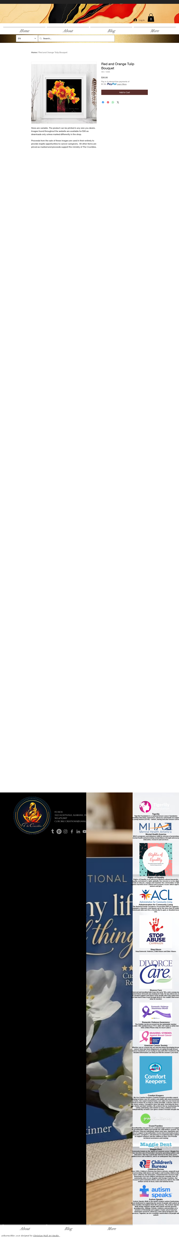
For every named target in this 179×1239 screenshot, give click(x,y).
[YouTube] (84, 831)
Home (34, 52)
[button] (150, 17)
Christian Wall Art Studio (46, 1235)
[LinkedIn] (78, 831)
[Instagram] (65, 831)
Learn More (122, 84)
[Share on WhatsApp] (113, 102)
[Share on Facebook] (103, 102)
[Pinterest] (59, 831)
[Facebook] (71, 831)
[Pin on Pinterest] (108, 102)
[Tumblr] (52, 831)
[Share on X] (118, 102)
